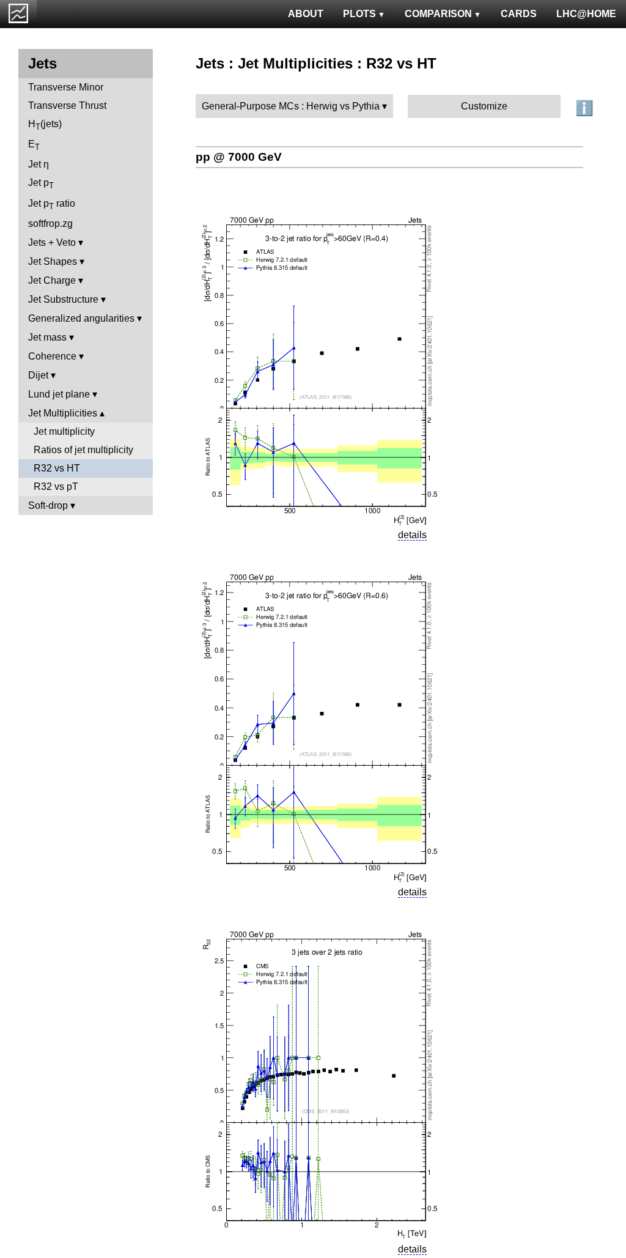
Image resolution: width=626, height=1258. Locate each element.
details (412, 535)
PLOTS (359, 14)
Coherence (52, 356)
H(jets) (45, 125)
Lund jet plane (59, 394)
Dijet (38, 375)
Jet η (38, 164)
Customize (484, 106)
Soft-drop (48, 505)
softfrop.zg (50, 223)
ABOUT (305, 14)
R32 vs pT (56, 486)
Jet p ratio (51, 204)
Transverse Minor (65, 87)
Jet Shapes (52, 261)
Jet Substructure (63, 299)
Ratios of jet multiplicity (83, 450)
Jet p (41, 183)
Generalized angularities (81, 318)
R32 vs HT (57, 468)
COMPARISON (438, 14)
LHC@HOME (586, 14)
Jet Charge (52, 280)
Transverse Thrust (67, 105)
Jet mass (47, 337)
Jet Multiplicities (62, 413)
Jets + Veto (52, 242)
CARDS (519, 14)
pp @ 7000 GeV (239, 156)
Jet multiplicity (64, 431)
